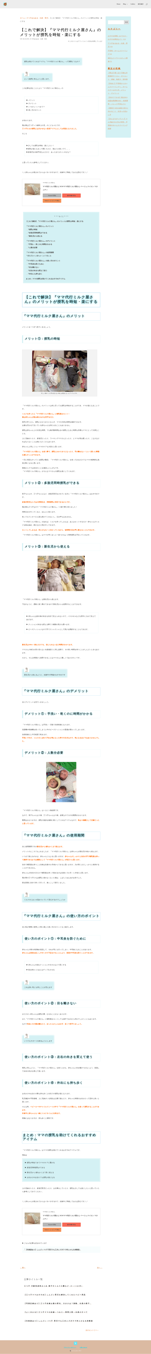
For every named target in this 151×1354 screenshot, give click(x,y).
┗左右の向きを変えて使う (36, 270)
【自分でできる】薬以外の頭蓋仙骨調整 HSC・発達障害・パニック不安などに (118, 101)
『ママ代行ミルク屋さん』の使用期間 (40, 252)
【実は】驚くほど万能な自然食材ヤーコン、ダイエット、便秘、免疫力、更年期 (118, 76)
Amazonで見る (52, 195)
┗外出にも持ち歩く (34, 274)
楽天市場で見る (71, 195)
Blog (124, 4)
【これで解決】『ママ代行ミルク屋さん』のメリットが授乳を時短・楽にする (54, 221)
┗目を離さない (32, 267)
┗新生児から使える (34, 236)
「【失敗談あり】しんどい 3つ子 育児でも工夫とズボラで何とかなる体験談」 (52, 1249)
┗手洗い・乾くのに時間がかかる (39, 244)
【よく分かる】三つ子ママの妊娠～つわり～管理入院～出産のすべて (56, 1312)
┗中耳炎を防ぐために (35, 264)
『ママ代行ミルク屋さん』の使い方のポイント (43, 261)
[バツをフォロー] (75, 1343)
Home (118, 4)
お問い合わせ (83, 1347)
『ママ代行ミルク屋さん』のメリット (40, 226)
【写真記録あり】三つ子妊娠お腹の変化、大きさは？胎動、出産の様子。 (58, 1303)
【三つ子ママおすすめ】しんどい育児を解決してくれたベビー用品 (55, 1295)
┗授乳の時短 (31, 229)
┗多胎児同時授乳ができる (36, 233)
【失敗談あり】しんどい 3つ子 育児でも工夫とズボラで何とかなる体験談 (58, 1321)
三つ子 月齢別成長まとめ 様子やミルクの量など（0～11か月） (53, 1286)
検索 (126, 22)
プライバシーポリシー (70, 1347)
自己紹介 (141, 4)
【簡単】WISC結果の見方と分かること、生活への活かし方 (118, 111)
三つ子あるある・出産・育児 (37, 18)
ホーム (22, 18)
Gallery (133, 4)
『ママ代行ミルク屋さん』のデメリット (40, 241)
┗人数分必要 (31, 247)
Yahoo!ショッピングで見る (52, 200)
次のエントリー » (92, 1330)
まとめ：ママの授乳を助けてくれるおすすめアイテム (45, 279)
